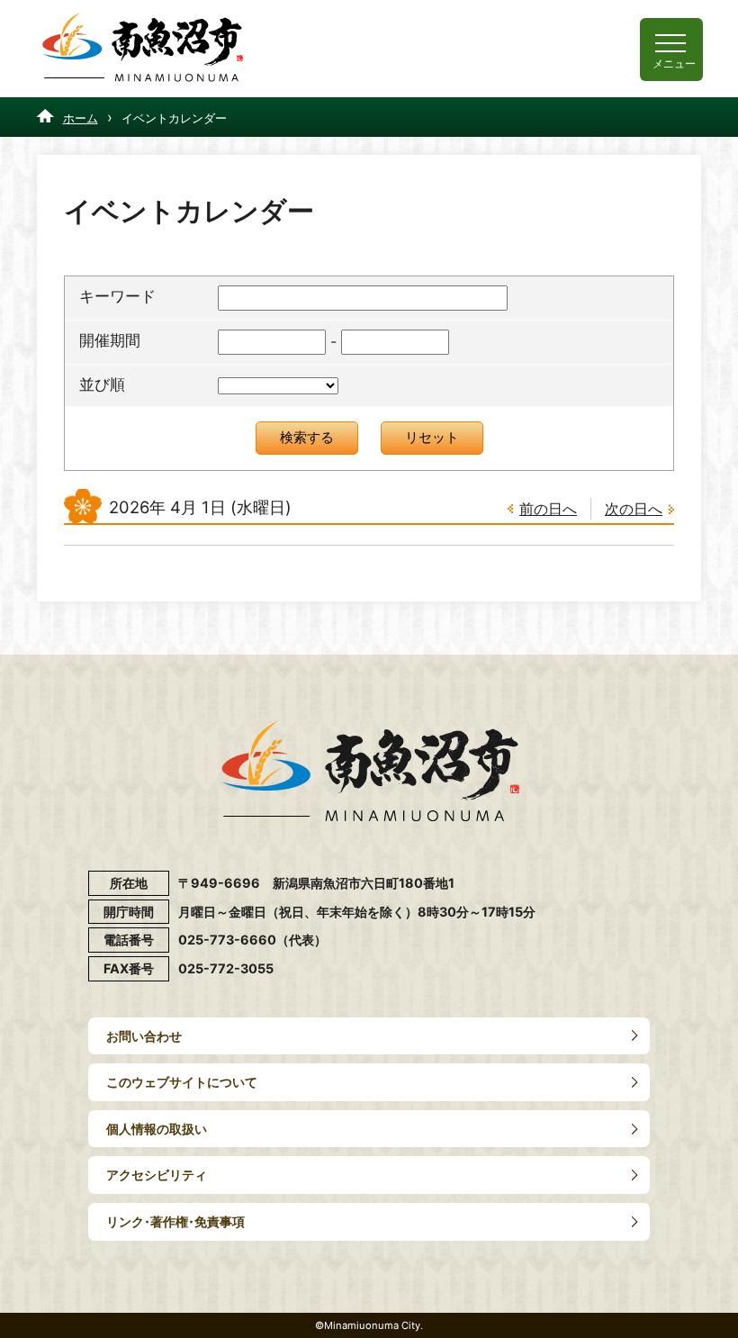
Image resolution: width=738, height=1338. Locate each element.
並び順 (102, 384)
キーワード (117, 296)
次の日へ (633, 509)
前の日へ (548, 509)
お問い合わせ (144, 1036)
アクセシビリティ (156, 1174)
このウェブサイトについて (181, 1081)
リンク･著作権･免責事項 (175, 1221)
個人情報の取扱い (156, 1128)
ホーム (80, 118)
